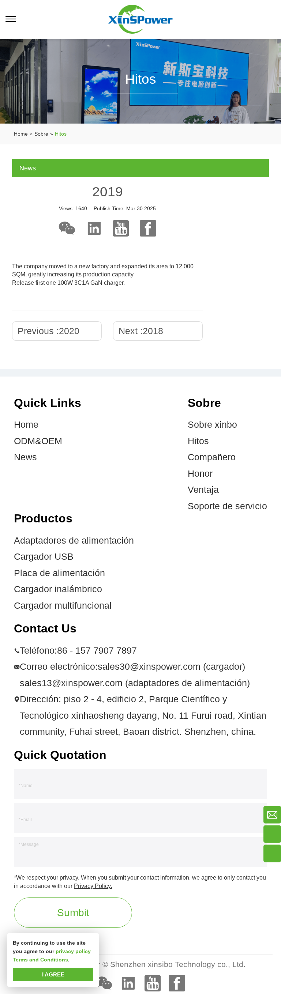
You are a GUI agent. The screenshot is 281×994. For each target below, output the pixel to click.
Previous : (48, 331)
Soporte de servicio (227, 506)
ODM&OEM (38, 441)
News (25, 457)
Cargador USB (44, 557)
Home (26, 425)
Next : (141, 331)
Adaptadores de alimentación (74, 540)
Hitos (198, 441)
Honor (200, 474)
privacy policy (73, 951)
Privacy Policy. (93, 885)
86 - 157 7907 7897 (97, 650)
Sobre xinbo (212, 425)
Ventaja (203, 490)
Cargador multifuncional (63, 606)
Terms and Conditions (40, 960)
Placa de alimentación (59, 573)
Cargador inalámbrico (58, 589)
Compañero (212, 457)
